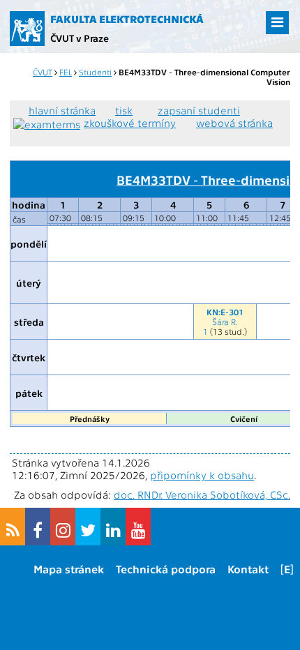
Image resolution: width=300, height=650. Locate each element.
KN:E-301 (225, 312)
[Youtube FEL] (138, 526)
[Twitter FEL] (87, 526)
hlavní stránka (62, 110)
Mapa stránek (68, 568)
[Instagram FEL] (62, 526)
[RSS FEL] (12, 526)
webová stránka (234, 122)
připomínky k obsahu (202, 475)
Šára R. (225, 321)
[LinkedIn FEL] (113, 526)
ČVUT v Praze (79, 37)
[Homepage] (27, 28)
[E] (287, 568)
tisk (124, 110)
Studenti (95, 72)
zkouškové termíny (130, 122)
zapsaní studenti (199, 110)
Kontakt (248, 568)
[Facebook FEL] (37, 526)
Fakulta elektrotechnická (127, 19)
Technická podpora (166, 568)
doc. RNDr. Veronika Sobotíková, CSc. (202, 494)
